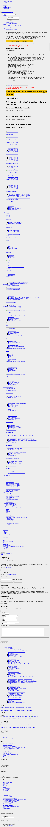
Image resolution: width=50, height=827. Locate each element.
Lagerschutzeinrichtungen (13, 343)
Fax (2, 623)
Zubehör (10, 259)
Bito (9, 246)
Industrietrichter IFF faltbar (13, 660)
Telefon (3, 620)
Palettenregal (8, 498)
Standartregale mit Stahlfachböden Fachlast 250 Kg (13, 546)
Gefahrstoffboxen (9, 522)
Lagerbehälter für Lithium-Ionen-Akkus (16, 473)
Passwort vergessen (10, 22)
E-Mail (3, 619)
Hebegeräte (10, 354)
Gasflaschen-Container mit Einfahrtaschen (17, 452)
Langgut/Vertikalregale (13, 265)
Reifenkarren (11, 296)
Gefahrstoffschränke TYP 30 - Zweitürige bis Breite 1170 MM (21, 439)
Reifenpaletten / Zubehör (11, 504)
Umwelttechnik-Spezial (8, 387)
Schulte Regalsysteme (12, 248)
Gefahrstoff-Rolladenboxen (14, 451)
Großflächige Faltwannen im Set (15, 407)
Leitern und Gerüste (12, 384)
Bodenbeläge (11, 381)
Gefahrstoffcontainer (10, 519)
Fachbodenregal (9, 495)
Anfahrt (4, 755)
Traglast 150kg (11, 305)
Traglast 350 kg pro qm (13, 149)
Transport (8, 511)
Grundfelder (5, 547)
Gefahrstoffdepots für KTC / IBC (15, 448)
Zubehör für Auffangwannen (14, 418)
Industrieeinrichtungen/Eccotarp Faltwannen (12, 306)
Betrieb (7, 513)
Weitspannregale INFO (8, 750)
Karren (9, 356)
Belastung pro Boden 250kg (14, 232)
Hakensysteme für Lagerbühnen (14, 208)
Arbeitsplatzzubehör (12, 367)
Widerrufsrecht (6, 8)
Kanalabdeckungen (12, 661)
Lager (7, 510)
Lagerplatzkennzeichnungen (14, 342)
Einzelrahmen (11, 256)
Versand (19, 820)
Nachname (4, 616)
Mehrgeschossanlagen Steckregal (12, 483)
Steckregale (5, 544)
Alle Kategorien (6, 475)
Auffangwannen (9, 518)
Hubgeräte (10, 355)
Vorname (3, 615)
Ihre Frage (4, 627)
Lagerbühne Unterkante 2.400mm (13, 485)
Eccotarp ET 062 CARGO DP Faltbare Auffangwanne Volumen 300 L (16, 718)
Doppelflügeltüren (12, 207)
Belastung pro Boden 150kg (14, 231)
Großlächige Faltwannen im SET (15, 320)
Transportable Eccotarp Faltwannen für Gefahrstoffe (16, 517)
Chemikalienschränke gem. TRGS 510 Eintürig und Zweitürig (21, 435)
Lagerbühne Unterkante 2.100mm (13, 484)
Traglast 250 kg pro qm (13, 148)
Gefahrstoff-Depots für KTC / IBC (15, 693)
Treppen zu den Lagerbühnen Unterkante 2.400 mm (19, 195)
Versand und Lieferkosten (8, 738)
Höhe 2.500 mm (11, 275)
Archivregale (8, 493)
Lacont (2, 554)
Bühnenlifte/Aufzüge (10, 482)
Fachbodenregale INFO (8, 743)
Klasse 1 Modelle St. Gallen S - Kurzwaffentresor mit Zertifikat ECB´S (16, 710)
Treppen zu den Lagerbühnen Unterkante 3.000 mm (19, 198)
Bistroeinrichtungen (12, 370)
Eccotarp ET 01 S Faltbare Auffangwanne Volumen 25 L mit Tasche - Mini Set (18, 727)
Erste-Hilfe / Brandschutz (13, 382)
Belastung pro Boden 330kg (14, 234)
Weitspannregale (9, 502)
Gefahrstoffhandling (12, 333)
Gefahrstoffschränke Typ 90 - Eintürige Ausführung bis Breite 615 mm (22, 440)
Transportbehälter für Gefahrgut (14, 396)
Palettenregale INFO (7, 752)
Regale (4, 212)
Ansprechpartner (6, 756)
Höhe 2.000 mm (11, 274)
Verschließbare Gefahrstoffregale (15, 461)
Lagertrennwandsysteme (13, 345)
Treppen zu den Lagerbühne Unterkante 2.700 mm (18, 196)
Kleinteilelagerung (12, 341)
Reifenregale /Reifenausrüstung (9, 284)
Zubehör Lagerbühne (10, 491)
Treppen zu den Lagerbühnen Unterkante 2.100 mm (19, 194)
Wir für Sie (5, 2)
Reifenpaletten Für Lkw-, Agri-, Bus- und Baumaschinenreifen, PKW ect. (23, 297)
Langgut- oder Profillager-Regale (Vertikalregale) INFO (14, 747)
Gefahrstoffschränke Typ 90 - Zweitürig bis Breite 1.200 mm (20, 682)
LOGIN (4, 6)
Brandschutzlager (11, 428)
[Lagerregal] (3, 553)
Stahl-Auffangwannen (12, 417)
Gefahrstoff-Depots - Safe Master (15, 690)
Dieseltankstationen (12, 331)
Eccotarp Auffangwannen (13, 332)
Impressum (5, 9)
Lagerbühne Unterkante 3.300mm (13, 489)
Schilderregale (9, 500)
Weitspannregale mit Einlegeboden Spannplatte (18, 282)
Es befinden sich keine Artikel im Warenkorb (15, 25)
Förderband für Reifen (13, 294)
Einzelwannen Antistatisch (13, 318)
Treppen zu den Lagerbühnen (12, 490)
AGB (4, 4)
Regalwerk (10, 247)
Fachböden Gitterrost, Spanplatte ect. (16, 257)
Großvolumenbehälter (12, 657)
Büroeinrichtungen (12, 371)
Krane (9, 357)
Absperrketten (11, 204)
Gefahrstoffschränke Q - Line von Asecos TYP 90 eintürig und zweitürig (23, 436)
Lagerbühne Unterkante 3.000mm (13, 487)
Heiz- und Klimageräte (13, 383)
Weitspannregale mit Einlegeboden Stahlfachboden (18, 283)
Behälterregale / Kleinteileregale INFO (11, 754)
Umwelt (7, 509)
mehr (10, 210)
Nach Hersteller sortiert (10, 497)
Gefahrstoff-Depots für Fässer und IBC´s (16, 692)
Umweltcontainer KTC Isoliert (14, 427)
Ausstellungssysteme (12, 368)
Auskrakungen (11, 206)
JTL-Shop (10, 825)
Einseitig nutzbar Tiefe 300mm (14, 223)
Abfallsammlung (11, 328)
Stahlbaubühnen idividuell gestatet (10, 746)
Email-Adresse (5, 816)
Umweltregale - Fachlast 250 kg (14, 463)
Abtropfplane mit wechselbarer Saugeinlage (17, 403)
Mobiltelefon (4, 622)
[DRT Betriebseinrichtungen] (7, 12)
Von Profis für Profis (7, 1)
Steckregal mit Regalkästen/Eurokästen (16, 267)
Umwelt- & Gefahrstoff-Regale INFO (11, 748)
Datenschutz (5, 5)
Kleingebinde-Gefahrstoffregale (14, 464)
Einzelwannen (11, 317)
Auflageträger (11, 255)
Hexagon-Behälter (12, 659)
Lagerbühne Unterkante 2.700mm (13, 486)
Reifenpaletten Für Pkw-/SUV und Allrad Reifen (18, 298)
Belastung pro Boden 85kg (13, 230)
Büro (7, 512)
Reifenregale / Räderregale (11, 505)
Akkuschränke (11, 471)
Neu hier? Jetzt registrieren (11, 23)
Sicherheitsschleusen (12, 209)
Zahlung (5, 737)
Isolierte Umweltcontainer (13, 426)
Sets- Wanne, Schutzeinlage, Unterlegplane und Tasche (19, 663)
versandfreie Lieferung (11, 574)
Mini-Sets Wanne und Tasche (14, 662)
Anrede (3, 613)
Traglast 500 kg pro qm (13, 150)
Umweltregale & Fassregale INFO (10, 749)
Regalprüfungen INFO (7, 753)
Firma (3, 617)
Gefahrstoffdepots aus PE (13, 449)
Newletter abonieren (7, 7)
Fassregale (10, 462)
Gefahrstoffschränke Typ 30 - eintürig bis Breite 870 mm (20, 438)
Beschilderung (11, 369)
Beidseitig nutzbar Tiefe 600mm (14, 222)
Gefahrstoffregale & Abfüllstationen (13, 523)
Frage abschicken (4, 642)
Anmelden (9, 20)
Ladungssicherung (12, 359)
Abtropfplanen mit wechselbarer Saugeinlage (17, 315)
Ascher (9, 329)
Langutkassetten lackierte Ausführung (16, 346)
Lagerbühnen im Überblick (8, 28)
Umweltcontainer (11, 425)
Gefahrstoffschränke (10, 520)
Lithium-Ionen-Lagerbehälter (14, 453)
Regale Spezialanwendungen (12, 499)
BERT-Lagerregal (6, 545)
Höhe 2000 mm (6, 548)
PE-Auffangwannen (12, 416)
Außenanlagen (11, 380)
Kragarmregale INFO (7, 745)
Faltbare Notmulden (12, 319)
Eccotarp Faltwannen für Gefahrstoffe (13, 507)
